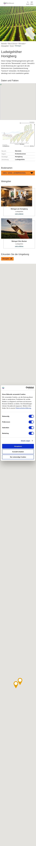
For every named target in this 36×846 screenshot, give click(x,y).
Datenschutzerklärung (23, 408)
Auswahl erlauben (18, 451)
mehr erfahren (18, 201)
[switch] (31, 422)
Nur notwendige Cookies (18, 457)
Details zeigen (25, 440)
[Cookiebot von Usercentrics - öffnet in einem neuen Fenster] (26, 388)
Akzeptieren (18, 446)
